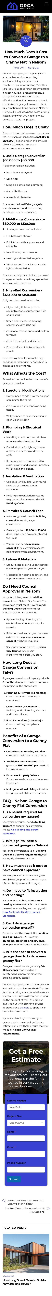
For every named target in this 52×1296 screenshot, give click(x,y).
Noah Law (18, 68)
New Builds (33, 68)
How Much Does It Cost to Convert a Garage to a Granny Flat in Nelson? (26, 57)
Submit (14, 1179)
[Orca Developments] (21, 8)
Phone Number (16, 1162)
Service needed (16, 1100)
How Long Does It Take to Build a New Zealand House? (24, 1281)
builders (24, 1007)
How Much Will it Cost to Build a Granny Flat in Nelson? (26, 1202)
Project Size (14, 1116)
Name (11, 1131)
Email (11, 1147)
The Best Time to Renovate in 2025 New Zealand (24, 1210)
